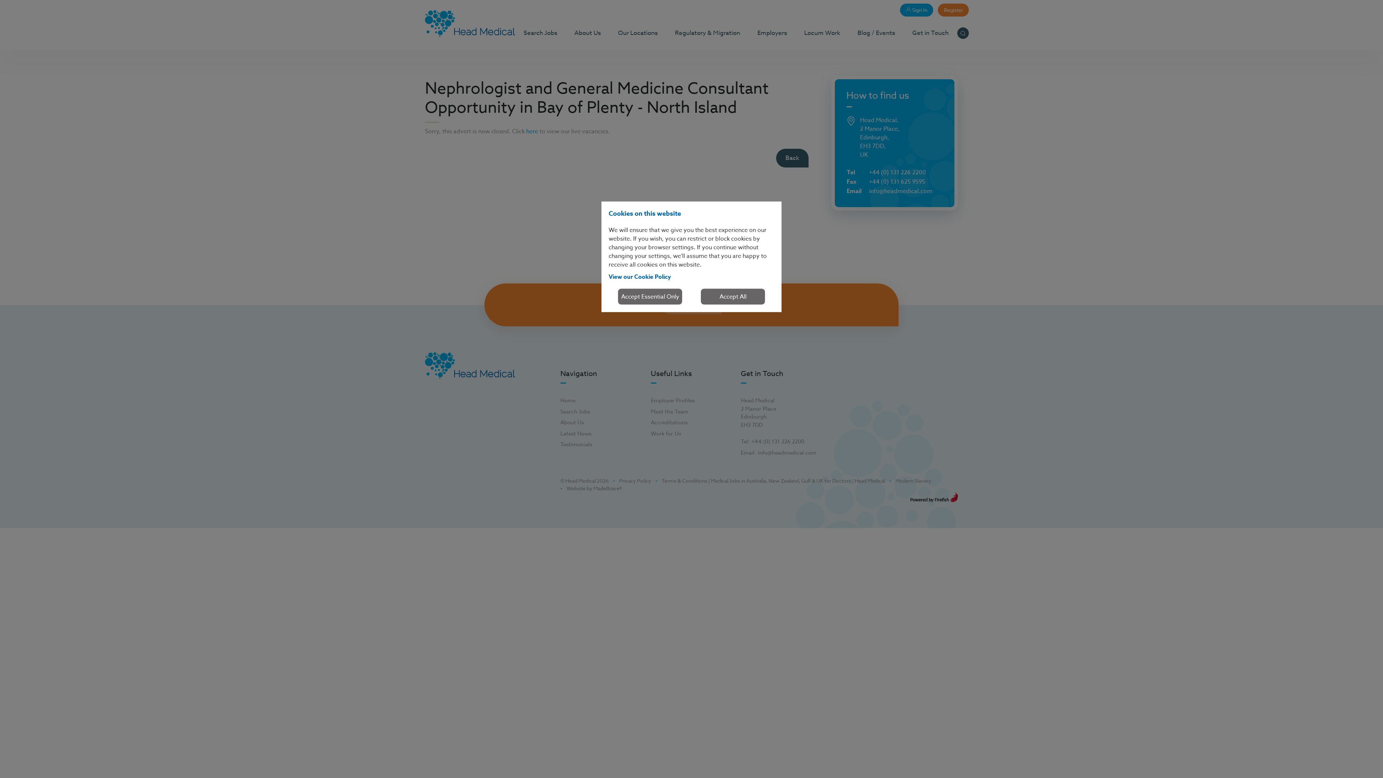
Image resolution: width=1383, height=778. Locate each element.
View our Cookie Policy (640, 276)
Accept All (733, 296)
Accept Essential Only (650, 296)
